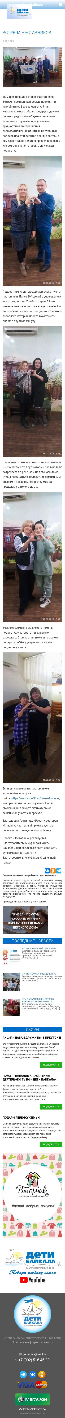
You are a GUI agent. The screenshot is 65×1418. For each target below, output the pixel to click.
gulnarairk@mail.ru (34, 1354)
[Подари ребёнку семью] (32, 1283)
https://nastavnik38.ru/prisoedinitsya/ (35, 798)
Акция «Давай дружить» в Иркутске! (32, 1037)
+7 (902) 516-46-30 (34, 1359)
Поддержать (51, 1064)
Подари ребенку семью (21, 1117)
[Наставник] (25, 932)
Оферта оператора (32, 1409)
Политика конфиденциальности (32, 1342)
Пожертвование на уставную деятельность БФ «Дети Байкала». (30, 1077)
